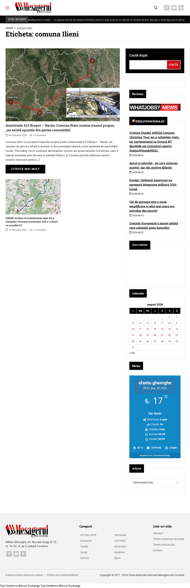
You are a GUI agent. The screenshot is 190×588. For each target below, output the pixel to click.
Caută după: (138, 55)
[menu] (7, 7)
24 (133, 341)
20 (155, 335)
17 (133, 335)
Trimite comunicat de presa (168, 538)
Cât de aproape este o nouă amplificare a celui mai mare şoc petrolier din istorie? (152, 206)
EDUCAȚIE (120, 546)
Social (83, 552)
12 (147, 329)
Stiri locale (120, 535)
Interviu (84, 558)
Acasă (9, 27)
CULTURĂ (119, 540)
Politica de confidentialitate (62, 575)
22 (169, 335)
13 (155, 329)
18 (140, 335)
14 (162, 329)
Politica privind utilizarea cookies (24, 575)
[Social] (167, 8)
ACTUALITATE (88, 535)
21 (162, 335)
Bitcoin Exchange (29, 585)
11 (140, 329)
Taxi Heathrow (9, 585)
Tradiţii (84, 546)
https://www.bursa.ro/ (150, 121)
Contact (157, 550)
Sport (117, 558)
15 (169, 329)
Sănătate (119, 552)
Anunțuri (158, 533)
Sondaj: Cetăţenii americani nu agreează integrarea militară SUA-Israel (153, 184)
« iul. (132, 353)
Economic (86, 540)
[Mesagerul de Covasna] (33, 7)
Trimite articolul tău (164, 544)
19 (147, 335)
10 (133, 329)
